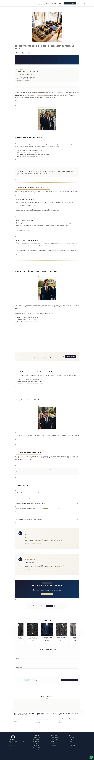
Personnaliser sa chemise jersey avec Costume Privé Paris (27, 75)
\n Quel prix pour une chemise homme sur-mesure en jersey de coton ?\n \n (47, 514)
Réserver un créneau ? (70, 356)
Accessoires (53, 745)
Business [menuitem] (11, 3)
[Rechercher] (79, 3)
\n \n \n (46, 493)
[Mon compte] (81, 3)
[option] (32, 633)
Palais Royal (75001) (36, 737)
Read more (16, 721)
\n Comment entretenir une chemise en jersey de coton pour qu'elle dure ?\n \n (47, 503)
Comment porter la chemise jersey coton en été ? (26, 74)
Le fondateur (71, 737)
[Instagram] (10, 748)
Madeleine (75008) (36, 741)
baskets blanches (21, 225)
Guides (48, 3)
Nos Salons (54, 3)
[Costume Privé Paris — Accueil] (41, 3)
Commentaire (19, 667)
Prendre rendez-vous (47, 593)
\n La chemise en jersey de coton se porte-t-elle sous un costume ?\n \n (47, 498)
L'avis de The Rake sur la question (21, 463)
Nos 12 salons (33, 543)
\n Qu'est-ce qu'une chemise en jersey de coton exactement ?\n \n (47, 492)
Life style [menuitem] (25, 3)
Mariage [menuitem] (18, 3)
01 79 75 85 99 (38, 543)
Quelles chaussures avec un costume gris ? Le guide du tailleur (47, 714)
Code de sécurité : (20, 680)
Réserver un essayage (69, 3)
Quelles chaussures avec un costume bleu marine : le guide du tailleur (24, 714)
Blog (60, 3)
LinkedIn (29, 53)
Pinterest (23, 53)
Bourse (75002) (36, 739)
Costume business (54, 737)
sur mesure (39, 95)
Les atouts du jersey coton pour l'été (23, 72)
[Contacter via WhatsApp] (91, 757)
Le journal (71, 739)
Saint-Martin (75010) (36, 747)
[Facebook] (13, 748)
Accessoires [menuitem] (34, 3)
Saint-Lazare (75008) (36, 743)
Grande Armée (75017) (37, 751)
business (48, 243)
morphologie (46, 508)
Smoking (52, 741)
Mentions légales (72, 745)
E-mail (17, 658)
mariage (21, 209)
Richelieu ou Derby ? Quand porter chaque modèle (68, 714)
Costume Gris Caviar (61, 637)
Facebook (17, 53)
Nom (17, 653)
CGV (70, 743)
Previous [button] (13, 631)
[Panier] (84, 3)
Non (59, 605)
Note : (17, 677)
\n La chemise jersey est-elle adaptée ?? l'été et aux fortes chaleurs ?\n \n (47, 519)
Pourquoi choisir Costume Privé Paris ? (24, 78)
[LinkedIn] (16, 748)
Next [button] (81, 631)
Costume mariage (54, 739)
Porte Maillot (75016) (36, 749)
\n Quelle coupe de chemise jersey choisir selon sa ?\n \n (47, 508)
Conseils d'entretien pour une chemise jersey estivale (26, 77)
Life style (52, 743)
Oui (50, 605)
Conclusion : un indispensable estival (23, 80)
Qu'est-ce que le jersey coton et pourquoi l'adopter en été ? (27, 71)
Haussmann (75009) (36, 745)
